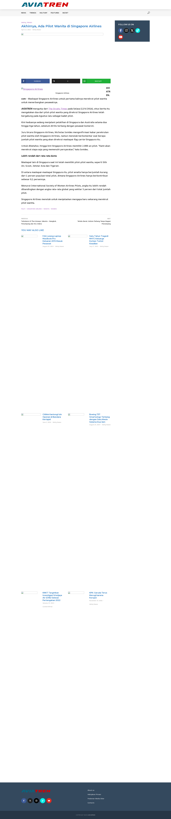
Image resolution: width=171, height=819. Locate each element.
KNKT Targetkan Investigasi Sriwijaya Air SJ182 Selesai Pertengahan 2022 (52, 596)
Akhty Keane (36, 30)
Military (43, 13)
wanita (46, 209)
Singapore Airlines (34, 209)
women (54, 209)
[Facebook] (120, 30)
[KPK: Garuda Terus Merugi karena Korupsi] (77, 679)
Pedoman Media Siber (96, 798)
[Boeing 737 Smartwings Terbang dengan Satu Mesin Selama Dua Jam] (77, 500)
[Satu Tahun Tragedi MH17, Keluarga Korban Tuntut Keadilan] (77, 322)
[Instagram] (126, 30)
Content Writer (48, 607)
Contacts (91, 803)
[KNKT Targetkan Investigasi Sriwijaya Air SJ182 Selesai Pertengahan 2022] (30, 679)
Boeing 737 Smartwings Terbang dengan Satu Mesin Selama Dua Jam (99, 418)
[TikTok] (137, 30)
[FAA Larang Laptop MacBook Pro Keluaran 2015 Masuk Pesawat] (30, 240)
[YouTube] (120, 37)
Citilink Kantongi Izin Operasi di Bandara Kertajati (52, 417)
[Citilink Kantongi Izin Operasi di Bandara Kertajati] (30, 500)
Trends (33, 13)
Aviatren (92, 815)
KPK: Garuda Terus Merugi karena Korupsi (98, 595)
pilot (23, 209)
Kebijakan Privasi (94, 794)
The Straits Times (57, 108)
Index (23, 22)
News (23, 13)
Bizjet (65, 13)
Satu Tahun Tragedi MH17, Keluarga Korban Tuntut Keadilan (98, 240)
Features (55, 13)
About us (91, 790)
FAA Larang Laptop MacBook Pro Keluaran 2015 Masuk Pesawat (53, 240)
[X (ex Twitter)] (132, 30)
